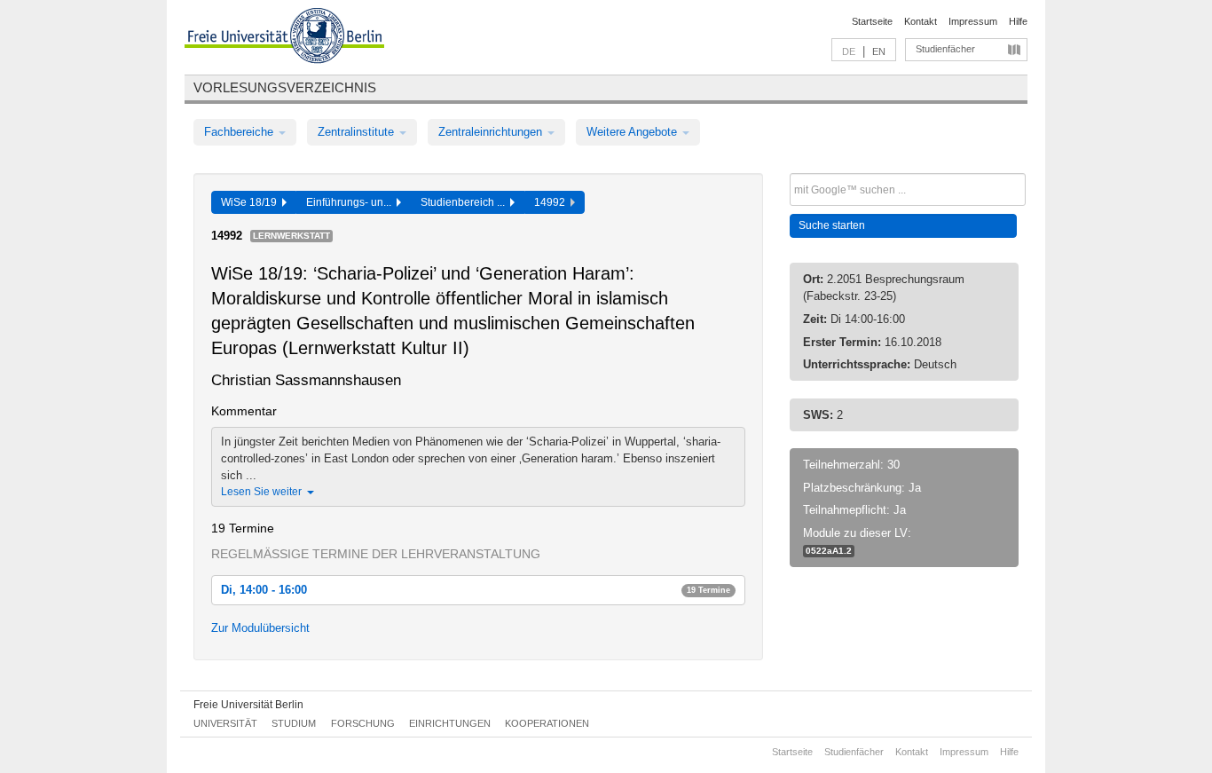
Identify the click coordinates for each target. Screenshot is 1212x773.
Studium (294, 723)
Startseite (872, 21)
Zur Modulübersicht (260, 628)
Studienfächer (945, 48)
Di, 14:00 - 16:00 (475, 589)
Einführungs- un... (351, 202)
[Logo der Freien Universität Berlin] (284, 38)
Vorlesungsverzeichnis (284, 87)
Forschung (363, 723)
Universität (225, 723)
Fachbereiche (240, 131)
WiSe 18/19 (251, 202)
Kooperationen (547, 723)
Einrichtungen (450, 723)
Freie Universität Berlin (248, 704)
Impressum (972, 21)
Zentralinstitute (357, 131)
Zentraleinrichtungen (492, 131)
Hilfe (1018, 21)
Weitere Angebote (633, 131)
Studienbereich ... (465, 202)
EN (878, 51)
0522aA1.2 (829, 551)
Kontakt (920, 21)
